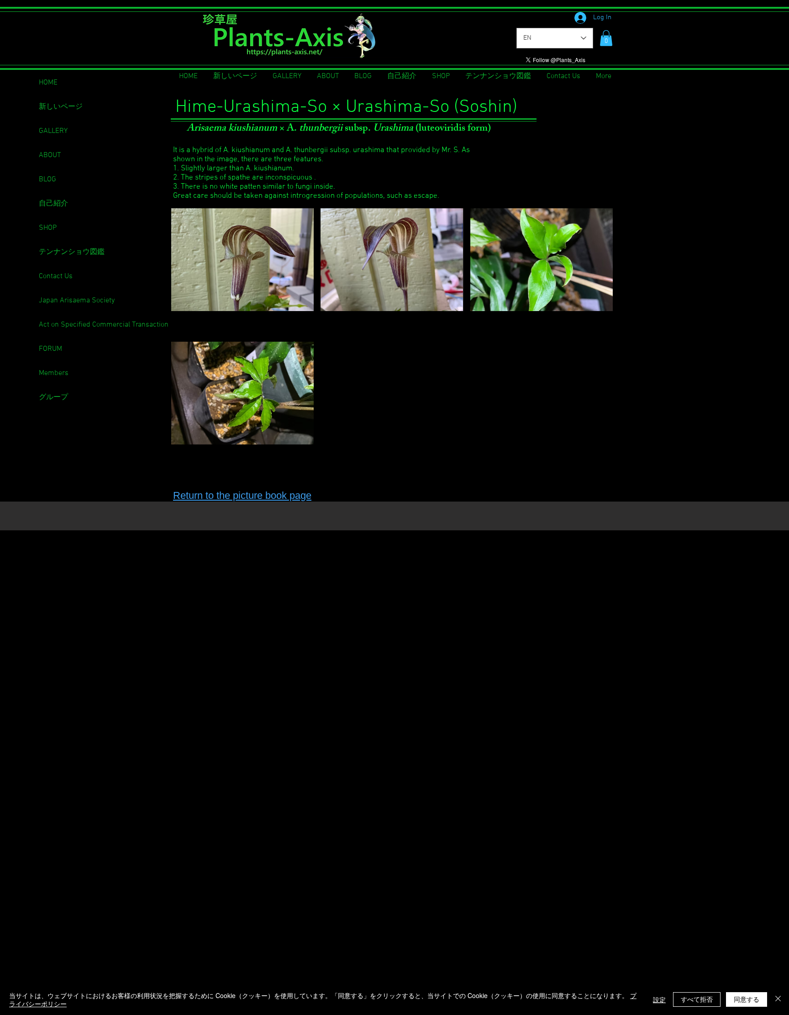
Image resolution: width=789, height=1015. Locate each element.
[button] (606, 38)
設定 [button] (659, 999)
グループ (53, 397)
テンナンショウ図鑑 (72, 252)
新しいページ (61, 106)
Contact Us (56, 276)
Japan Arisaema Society (77, 300)
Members (53, 373)
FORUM (50, 349)
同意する (746, 999)
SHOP (48, 228)
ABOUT (50, 155)
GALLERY (53, 131)
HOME (48, 82)
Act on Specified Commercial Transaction (103, 324)
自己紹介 (53, 203)
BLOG (47, 179)
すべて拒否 (697, 999)
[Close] (778, 999)
